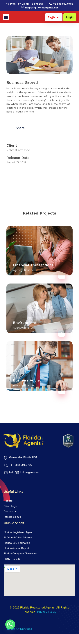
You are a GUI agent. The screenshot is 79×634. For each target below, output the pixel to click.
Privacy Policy (46, 611)
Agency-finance (23, 270)
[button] (6, 17)
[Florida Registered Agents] (24, 440)
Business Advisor (28, 380)
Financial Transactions (33, 265)
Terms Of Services (19, 629)
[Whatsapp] (10, 624)
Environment (25, 322)
